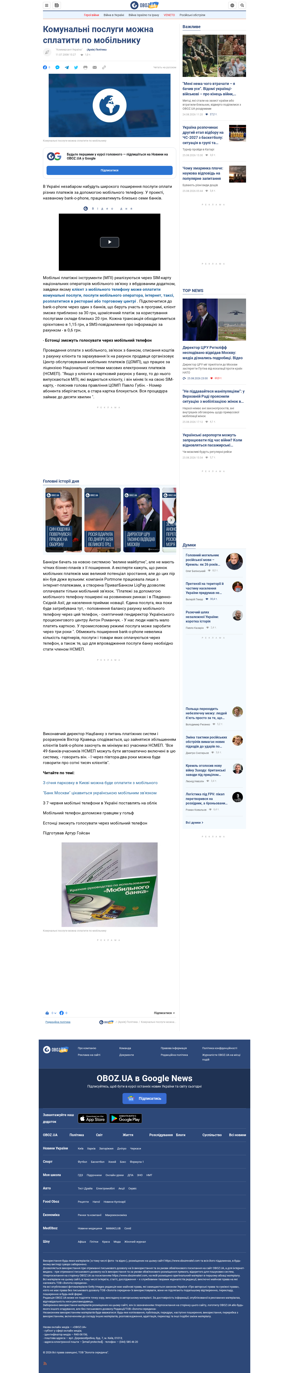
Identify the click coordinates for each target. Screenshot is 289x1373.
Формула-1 (137, 1161)
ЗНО (140, 1175)
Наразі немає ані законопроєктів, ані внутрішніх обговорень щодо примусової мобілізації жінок (211, 412)
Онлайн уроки (115, 1175)
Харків (91, 1148)
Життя (128, 1135)
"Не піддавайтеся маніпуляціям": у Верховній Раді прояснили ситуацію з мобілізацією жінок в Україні (214, 396)
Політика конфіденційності (219, 1048)
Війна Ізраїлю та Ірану (144, 15)
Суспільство (212, 1135)
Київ (80, 1148)
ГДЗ (80, 1175)
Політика (77, 1135)
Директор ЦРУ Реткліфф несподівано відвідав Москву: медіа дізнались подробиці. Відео (213, 352)
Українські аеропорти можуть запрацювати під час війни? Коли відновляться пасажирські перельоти (212, 440)
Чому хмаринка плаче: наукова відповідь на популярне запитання (203, 173)
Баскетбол (98, 1161)
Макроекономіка (116, 1215)
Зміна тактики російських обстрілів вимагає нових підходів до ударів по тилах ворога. (206, 742)
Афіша (82, 1241)
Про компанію (87, 1048)
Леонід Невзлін (195, 781)
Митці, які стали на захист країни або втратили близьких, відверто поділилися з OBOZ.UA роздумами (212, 104)
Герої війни (91, 15)
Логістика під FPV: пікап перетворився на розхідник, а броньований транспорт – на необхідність (206, 799)
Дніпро (121, 1148)
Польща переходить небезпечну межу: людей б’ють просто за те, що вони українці (206, 713)
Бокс (123, 1161)
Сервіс (132, 1188)
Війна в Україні (114, 15)
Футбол (82, 1161)
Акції (121, 1188)
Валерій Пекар (194, 599)
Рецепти (83, 1201)
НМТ (149, 1175)
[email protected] (92, 1341)
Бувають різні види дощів (200, 185)
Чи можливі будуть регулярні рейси (207, 451)
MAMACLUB (113, 1228)
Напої (96, 1201)
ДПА (130, 1175)
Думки (189, 544)
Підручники (94, 1175)
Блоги (180, 1135)
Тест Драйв (85, 1188)
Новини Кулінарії (114, 1201)
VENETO (169, 15)
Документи (126, 1054)
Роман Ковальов (196, 809)
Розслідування (161, 1135)
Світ (99, 1135)
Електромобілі (105, 1188)
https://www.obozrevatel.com (182, 1260)
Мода (117, 1241)
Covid (127, 1228)
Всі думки (193, 822)
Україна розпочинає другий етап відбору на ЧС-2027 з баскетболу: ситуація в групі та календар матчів (203, 135)
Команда (125, 1048)
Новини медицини (90, 1228)
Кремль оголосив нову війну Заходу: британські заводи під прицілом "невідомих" (206, 770)
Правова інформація (174, 1048)
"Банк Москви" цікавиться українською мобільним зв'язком (100, 792)
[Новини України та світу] (106, 1023)
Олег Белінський (195, 571)
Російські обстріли (192, 15)
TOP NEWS (193, 290)
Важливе (192, 26)
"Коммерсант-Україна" (69, 49)
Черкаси (135, 1148)
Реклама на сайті (89, 1054)
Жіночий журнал (135, 1241)
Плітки (94, 1241)
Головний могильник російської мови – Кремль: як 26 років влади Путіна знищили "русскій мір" (204, 560)
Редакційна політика (57, 1022)
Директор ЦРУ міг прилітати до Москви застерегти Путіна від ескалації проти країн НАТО (212, 368)
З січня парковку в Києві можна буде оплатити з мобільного (100, 782)
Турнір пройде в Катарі (198, 149)
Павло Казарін (195, 627)
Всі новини (237, 1135)
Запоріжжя (106, 1148)
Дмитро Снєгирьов (197, 753)
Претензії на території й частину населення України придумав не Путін (205, 588)
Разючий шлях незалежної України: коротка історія (202, 616)
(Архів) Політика (96, 49)
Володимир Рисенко (198, 724)
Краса (106, 1241)
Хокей (112, 1161)
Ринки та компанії (89, 1215)
